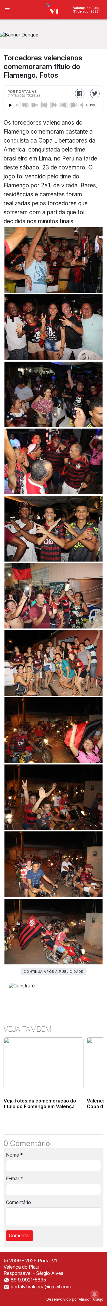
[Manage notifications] (94, 1294)
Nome (14, 1154)
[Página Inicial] (53, 9)
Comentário (18, 1202)
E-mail (14, 1178)
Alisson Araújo (91, 1299)
